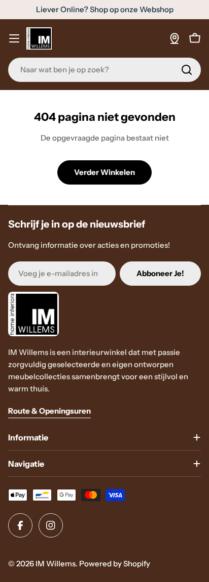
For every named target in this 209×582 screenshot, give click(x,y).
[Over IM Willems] (174, 38)
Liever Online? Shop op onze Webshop (104, 9)
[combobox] (104, 70)
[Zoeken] (187, 70)
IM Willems (56, 563)
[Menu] (14, 38)
